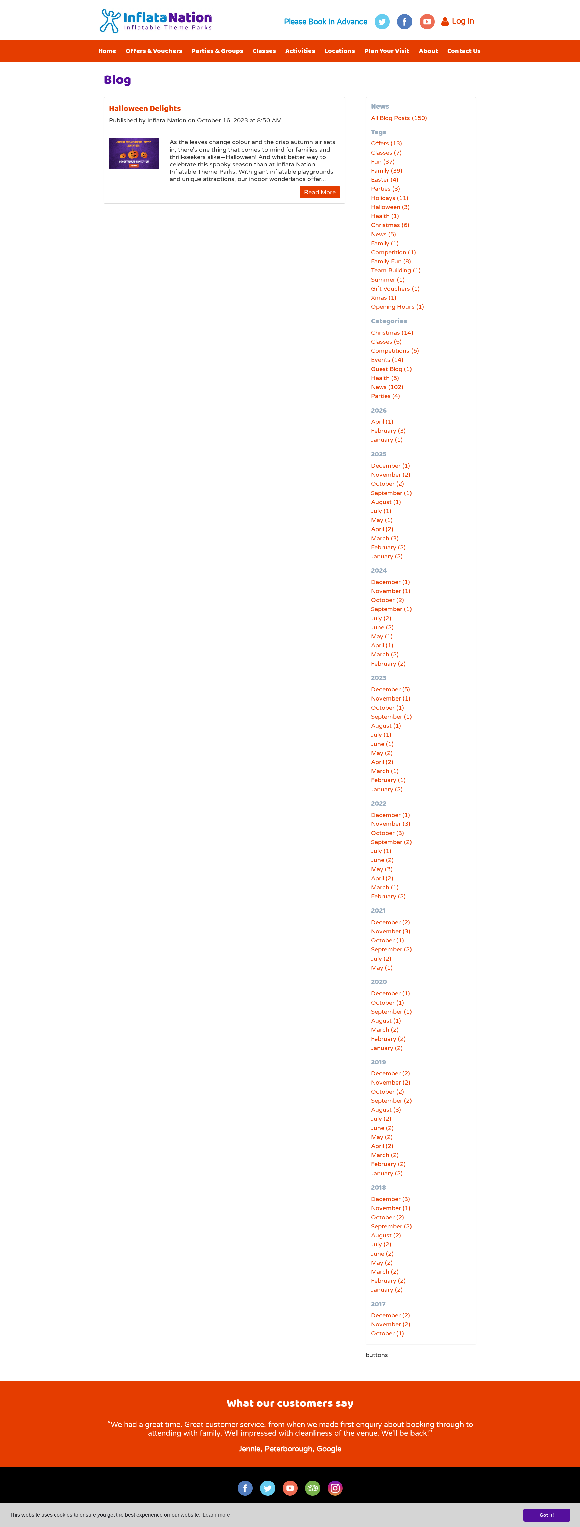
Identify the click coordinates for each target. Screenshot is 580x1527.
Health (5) (385, 378)
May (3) (382, 869)
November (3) (390, 824)
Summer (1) (388, 279)
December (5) (390, 689)
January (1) (387, 439)
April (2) (382, 529)
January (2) (387, 556)
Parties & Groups (217, 51)
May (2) (382, 753)
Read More (320, 192)
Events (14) (387, 360)
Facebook (404, 21)
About (428, 51)
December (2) (390, 922)
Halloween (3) (390, 207)
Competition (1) (393, 252)
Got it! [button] (547, 1515)
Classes (264, 51)
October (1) (387, 707)
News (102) (387, 387)
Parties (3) (385, 189)
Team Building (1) (396, 270)
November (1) (390, 591)
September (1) (391, 493)
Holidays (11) (389, 198)
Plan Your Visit (387, 51)
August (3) (386, 1109)
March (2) (385, 654)
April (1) (382, 421)
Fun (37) (383, 161)
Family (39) (386, 170)
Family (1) (385, 243)
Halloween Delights (145, 108)
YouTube (427, 21)
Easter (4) (384, 179)
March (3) (385, 538)
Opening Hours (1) (397, 306)
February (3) (388, 430)
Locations (340, 51)
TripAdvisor (312, 1488)
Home (107, 51)
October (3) (387, 833)
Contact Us (464, 51)
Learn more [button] (216, 1515)
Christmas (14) (392, 332)
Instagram (335, 1488)
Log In (463, 21)
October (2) (387, 483)
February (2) (388, 547)
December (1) (390, 465)
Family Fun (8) (391, 261)
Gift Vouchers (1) (395, 288)
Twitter (382, 21)
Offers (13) (386, 143)
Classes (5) (386, 341)
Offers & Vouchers (154, 51)
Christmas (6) (390, 225)
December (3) (390, 1199)
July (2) (381, 618)
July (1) (381, 511)
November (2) (390, 474)
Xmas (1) (383, 297)
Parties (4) (385, 396)
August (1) (386, 502)
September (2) (391, 842)
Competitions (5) (395, 350)
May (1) (382, 520)
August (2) (386, 1235)
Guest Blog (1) (391, 369)
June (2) (382, 627)
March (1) (385, 771)
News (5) (383, 234)
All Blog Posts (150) (399, 118)
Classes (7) (386, 152)
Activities (300, 51)
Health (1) (385, 216)
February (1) (388, 780)
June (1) (382, 744)
